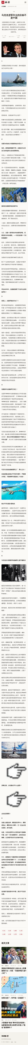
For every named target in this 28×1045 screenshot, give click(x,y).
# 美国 (3, 934)
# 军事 (15, 934)
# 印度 (9, 934)
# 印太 (3, 930)
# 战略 (15, 930)
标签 (12, 1042)
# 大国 (20, 930)
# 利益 (20, 934)
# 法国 (9, 930)
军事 (14, 11)
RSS (15, 1042)
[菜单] (25, 2)
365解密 (5, 1036)
